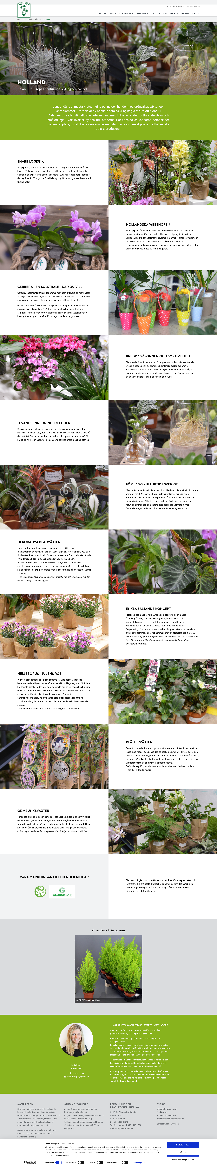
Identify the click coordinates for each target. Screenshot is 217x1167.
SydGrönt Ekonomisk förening (123, 1112)
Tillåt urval (183, 1152)
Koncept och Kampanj (167, 14)
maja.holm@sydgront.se (78, 1076)
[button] (78, 969)
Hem (18, 19)
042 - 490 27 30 (134, 1125)
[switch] (81, 1162)
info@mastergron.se (124, 1128)
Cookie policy (163, 1112)
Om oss (102, 14)
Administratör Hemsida (167, 1115)
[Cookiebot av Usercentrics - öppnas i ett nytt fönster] (30, 1162)
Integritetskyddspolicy (167, 1109)
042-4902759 (78, 1073)
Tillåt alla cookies (183, 1145)
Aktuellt (185, 14)
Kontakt (196, 14)
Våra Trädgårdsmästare (121, 14)
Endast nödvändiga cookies (183, 1160)
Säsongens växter (145, 14)
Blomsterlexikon (174, 7)
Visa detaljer (137, 1163)
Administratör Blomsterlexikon (170, 1119)
